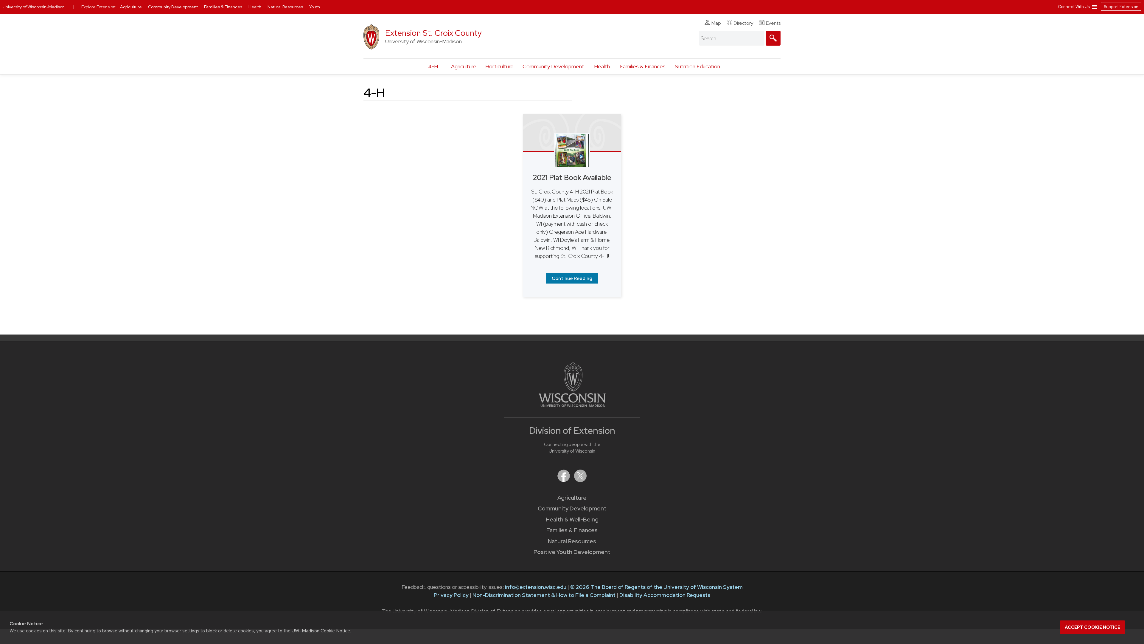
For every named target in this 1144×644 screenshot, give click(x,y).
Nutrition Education (697, 66)
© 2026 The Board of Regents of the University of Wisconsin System (656, 586)
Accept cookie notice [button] (1092, 627)
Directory (743, 23)
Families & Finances (643, 66)
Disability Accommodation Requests (664, 595)
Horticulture (499, 66)
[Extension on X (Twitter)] (580, 480)
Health (602, 66)
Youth (314, 7)
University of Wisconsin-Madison (34, 7)
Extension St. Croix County (433, 33)
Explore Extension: (98, 7)
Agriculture (463, 66)
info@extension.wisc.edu (535, 586)
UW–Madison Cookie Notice (321, 631)
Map (716, 23)
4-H (433, 66)
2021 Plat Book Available (572, 177)
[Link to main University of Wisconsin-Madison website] (572, 405)
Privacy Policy (451, 595)
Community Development (553, 66)
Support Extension (1121, 6)
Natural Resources (572, 541)
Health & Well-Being (572, 519)
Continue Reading (572, 278)
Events (773, 23)
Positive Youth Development (572, 552)
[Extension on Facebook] (564, 480)
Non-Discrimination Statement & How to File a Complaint (543, 595)
